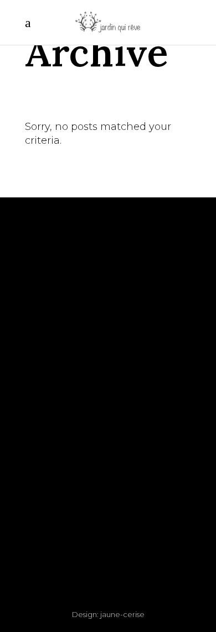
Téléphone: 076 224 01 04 (108, 318)
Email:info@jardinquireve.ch (108, 331)
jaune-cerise (122, 614)
